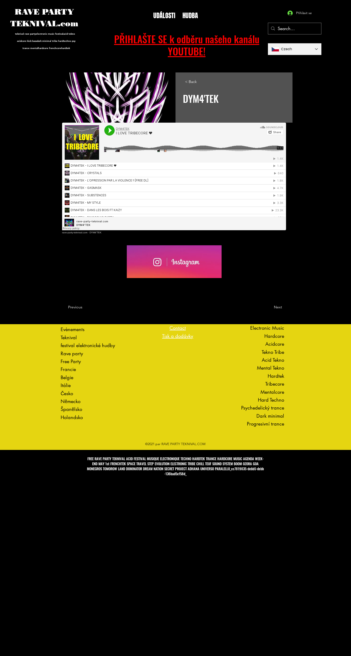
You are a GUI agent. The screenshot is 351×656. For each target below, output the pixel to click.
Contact (178, 328)
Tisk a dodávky (177, 336)
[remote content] (174, 178)
